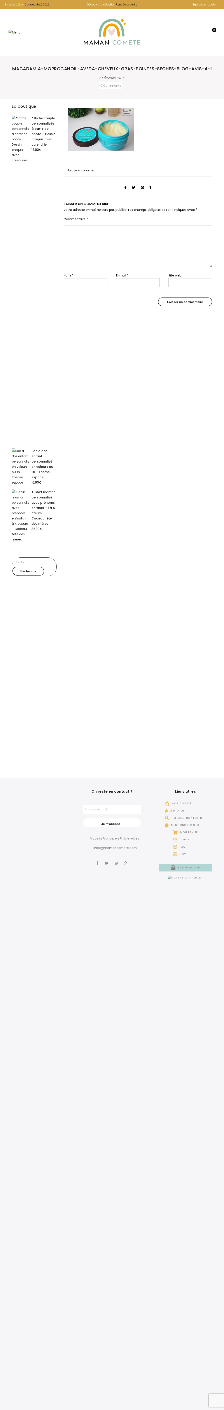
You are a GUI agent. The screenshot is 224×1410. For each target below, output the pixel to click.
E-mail (122, 275)
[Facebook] (98, 860)
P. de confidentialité (186, 818)
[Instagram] (117, 860)
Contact (186, 839)
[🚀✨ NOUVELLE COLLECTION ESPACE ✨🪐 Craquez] (38, 919)
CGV (182, 854)
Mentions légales (184, 825)
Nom (68, 275)
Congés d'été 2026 (36, 4)
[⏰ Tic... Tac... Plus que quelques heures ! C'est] (61, 900)
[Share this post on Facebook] (125, 183)
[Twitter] (107, 860)
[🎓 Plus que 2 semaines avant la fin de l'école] (15, 1200)
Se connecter (188, 867)
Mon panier (188, 832)
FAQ (181, 846)
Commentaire (76, 219)
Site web (174, 275)
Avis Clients (181, 803)
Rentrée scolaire (126, 4)
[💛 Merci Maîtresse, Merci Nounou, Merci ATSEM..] (61, 1157)
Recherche (28, 571)
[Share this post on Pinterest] (142, 183)
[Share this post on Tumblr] (150, 183)
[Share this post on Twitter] (133, 183)
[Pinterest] (126, 860)
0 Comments (110, 85)
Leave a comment (82, 170)
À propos (177, 810)
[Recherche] (198, 32)
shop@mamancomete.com (115, 848)
